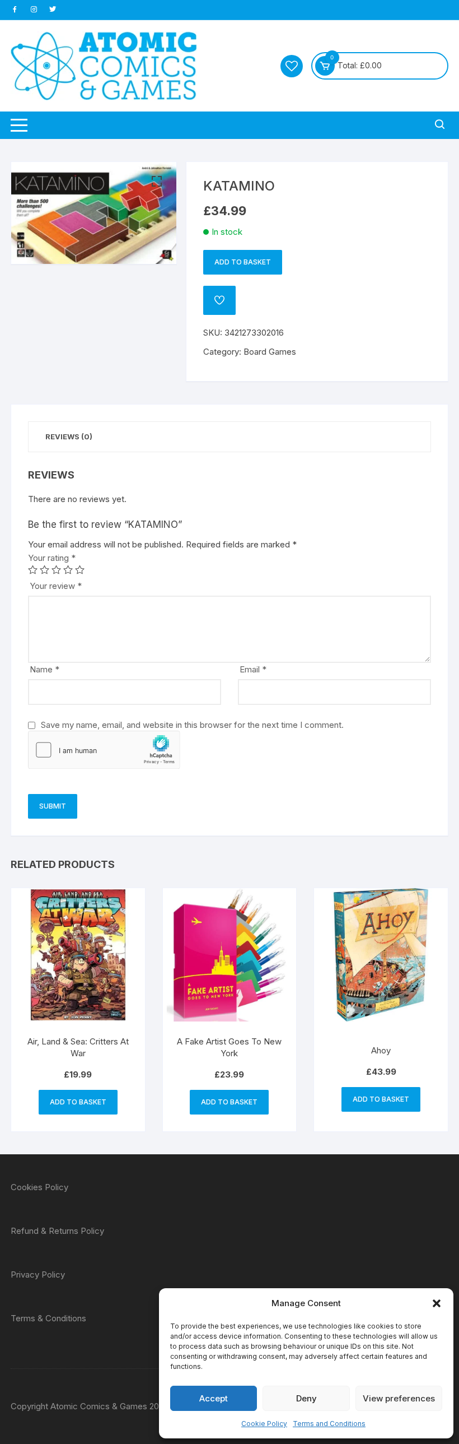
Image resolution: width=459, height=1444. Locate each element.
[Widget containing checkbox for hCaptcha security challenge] (104, 750)
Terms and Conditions (329, 1423)
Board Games (269, 351)
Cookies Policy (39, 1187)
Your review (56, 586)
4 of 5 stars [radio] (68, 569)
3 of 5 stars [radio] (56, 569)
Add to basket (242, 262)
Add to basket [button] (78, 1102)
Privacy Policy (38, 1274)
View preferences (399, 1398)
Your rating (52, 557)
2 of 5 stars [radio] (44, 569)
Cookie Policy (264, 1423)
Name (44, 669)
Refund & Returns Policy (57, 1230)
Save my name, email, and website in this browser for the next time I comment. (192, 724)
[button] (436, 1303)
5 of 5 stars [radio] (80, 569)
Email (253, 669)
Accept (213, 1398)
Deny (306, 1398)
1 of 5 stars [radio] (33, 569)
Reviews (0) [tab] (68, 436)
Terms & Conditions (48, 1318)
